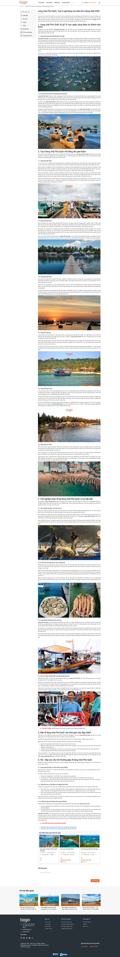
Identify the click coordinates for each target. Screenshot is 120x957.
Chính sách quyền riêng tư (67, 924)
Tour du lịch (49, 2)
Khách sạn (57, 2)
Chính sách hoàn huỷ (66, 922)
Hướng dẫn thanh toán (66, 928)
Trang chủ (21, 6)
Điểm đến (25, 15)
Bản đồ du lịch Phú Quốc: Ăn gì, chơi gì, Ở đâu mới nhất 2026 (68, 728)
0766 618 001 (92, 2)
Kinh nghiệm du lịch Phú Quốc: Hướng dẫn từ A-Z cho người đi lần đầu (48, 908)
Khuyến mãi (26, 29)
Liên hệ (84, 924)
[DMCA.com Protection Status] (55, 954)
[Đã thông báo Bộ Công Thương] (63, 954)
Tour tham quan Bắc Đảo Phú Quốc (89, 849)
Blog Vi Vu (85, 926)
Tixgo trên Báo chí (27, 35)
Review (25, 22)
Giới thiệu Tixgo (87, 922)
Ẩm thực (25, 19)
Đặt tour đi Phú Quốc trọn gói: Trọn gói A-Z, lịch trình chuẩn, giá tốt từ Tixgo (28, 908)
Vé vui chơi (41, 2)
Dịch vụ (47, 919)
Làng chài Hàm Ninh (43, 163)
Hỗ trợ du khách (66, 919)
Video (24, 25)
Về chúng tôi (86, 919)
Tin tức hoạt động (27, 32)
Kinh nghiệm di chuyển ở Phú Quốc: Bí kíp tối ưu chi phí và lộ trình (69, 908)
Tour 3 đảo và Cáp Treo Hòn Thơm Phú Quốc (48, 849)
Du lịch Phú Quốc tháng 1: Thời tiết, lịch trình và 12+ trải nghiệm (91, 908)
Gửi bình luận (95, 880)
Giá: (41, 858)
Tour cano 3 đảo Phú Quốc (66, 849)
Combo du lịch (66, 2)
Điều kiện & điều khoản (66, 926)
